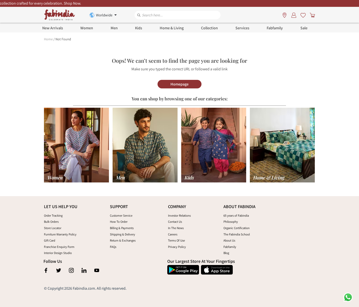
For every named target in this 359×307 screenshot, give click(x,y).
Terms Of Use (176, 240)
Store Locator (52, 228)
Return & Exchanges (123, 240)
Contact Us (175, 222)
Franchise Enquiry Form (59, 247)
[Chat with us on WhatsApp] (348, 297)
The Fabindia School (236, 234)
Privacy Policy (177, 247)
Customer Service (121, 215)
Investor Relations (179, 215)
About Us (229, 240)
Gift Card (49, 240)
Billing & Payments (122, 228)
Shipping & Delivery (122, 234)
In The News (176, 228)
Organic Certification (236, 228)
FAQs (113, 247)
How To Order (118, 222)
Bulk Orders (51, 222)
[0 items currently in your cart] (311, 15)
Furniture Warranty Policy (60, 234)
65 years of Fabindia (236, 215)
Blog (226, 253)
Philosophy (230, 222)
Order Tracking (53, 215)
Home (48, 39)
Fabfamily (229, 247)
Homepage (179, 84)
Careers (172, 234)
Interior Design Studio (58, 253)
